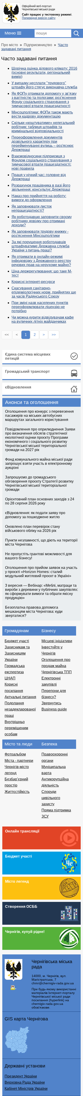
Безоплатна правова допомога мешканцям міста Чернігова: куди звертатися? (33, 611)
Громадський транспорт (27, 371)
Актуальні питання (20, 697)
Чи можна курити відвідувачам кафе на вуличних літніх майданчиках (43, 319)
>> (54, 335)
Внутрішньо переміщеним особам (16, 728)
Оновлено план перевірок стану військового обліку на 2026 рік (32, 529)
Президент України (21, 1076)
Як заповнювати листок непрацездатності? (32, 208)
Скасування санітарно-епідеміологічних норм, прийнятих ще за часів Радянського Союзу (44, 292)
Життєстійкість (17, 792)
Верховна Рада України (25, 1082)
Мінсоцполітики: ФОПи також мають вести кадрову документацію (42, 114)
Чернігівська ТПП (57, 672)
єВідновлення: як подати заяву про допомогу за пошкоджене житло (35, 515)
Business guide (54, 709)
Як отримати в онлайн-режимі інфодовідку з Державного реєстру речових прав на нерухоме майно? (41, 261)
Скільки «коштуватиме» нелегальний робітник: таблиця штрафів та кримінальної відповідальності (43, 127)
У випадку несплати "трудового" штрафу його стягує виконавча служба (44, 85)
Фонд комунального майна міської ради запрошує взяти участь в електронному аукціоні (38, 463)
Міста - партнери (19, 761)
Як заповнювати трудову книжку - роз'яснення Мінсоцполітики (40, 234)
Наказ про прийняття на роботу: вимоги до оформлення (39, 198)
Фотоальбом (15, 754)
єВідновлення (18, 387)
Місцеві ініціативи (57, 641)
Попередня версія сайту (39, 18)
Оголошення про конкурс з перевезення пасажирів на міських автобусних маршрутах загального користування (39, 415)
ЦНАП (10, 678)
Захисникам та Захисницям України (17, 653)
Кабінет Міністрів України (26, 1089)
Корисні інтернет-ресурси (33, 282)
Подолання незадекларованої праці (20, 709)
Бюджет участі (17, 641)
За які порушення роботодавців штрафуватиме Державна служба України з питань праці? (40, 246)
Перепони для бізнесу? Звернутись (54, 697)
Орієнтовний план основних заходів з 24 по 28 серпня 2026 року (39, 501)
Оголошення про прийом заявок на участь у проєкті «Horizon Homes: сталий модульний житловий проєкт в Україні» (41, 572)
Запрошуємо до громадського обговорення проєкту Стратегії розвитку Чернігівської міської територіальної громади (39, 483)
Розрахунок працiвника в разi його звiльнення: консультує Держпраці (41, 187)
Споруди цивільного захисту (51, 798)
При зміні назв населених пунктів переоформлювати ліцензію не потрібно (40, 307)
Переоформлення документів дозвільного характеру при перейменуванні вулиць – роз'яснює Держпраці (43, 143)
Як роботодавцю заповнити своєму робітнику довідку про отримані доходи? (42, 221)
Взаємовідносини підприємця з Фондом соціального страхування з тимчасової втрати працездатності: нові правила (42, 162)
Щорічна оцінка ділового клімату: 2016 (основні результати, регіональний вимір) (44, 72)
